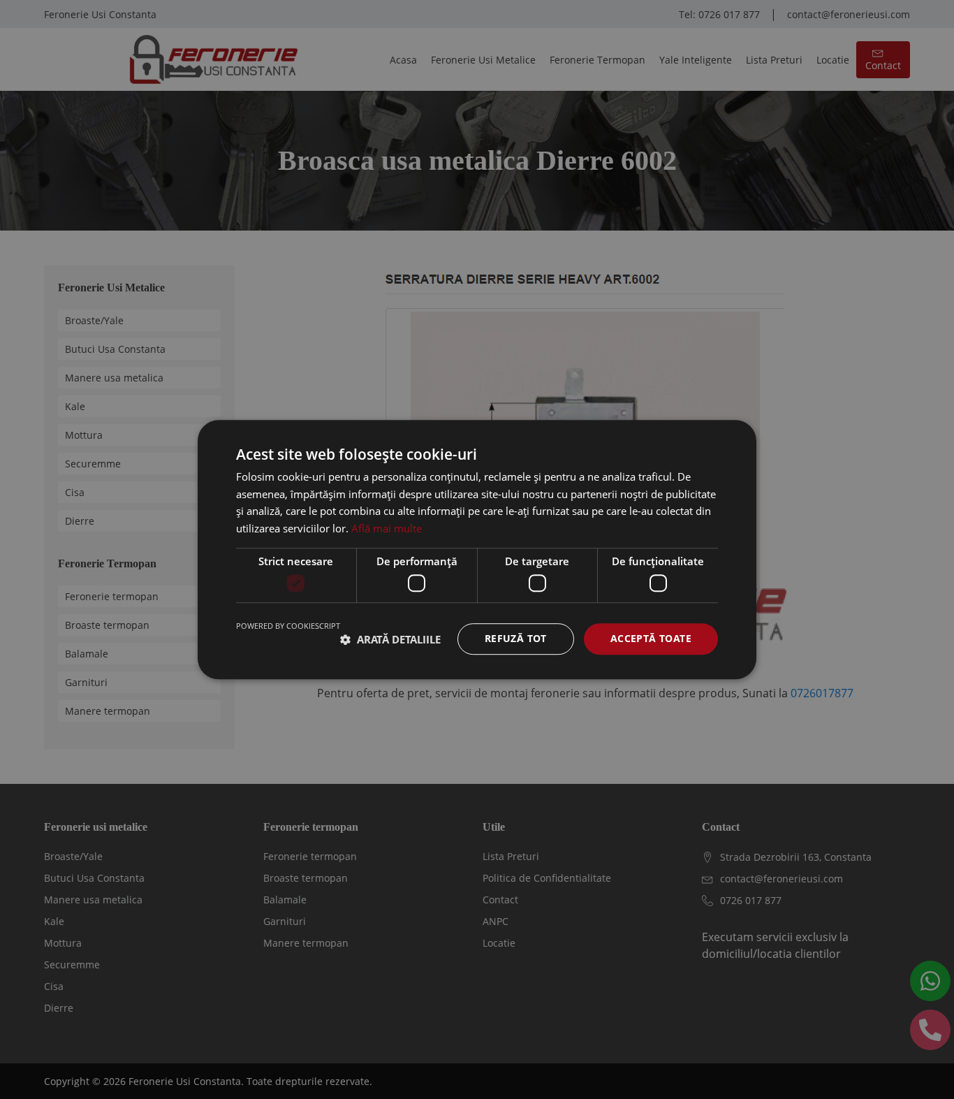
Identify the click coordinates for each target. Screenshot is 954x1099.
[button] (390, 639)
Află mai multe (386, 528)
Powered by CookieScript (288, 626)
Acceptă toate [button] (650, 639)
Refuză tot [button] (516, 639)
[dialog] (477, 549)
